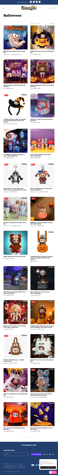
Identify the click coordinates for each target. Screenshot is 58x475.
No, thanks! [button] (39, 246)
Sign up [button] (39, 242)
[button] (52, 223)
